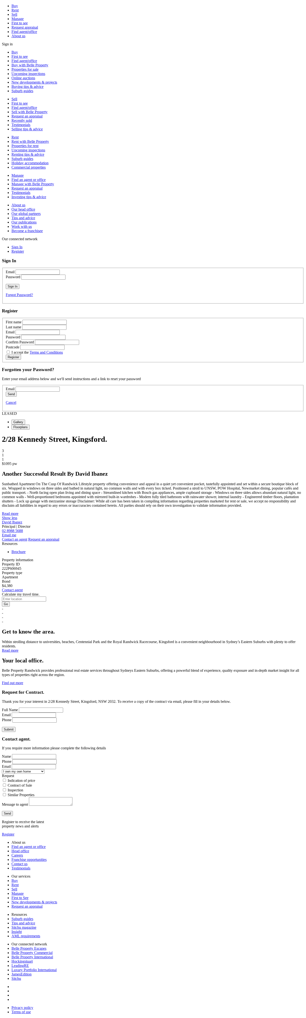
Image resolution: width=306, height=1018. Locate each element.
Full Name (10, 710)
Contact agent (12, 590)
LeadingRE (20, 966)
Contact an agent (14, 539)
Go (6, 604)
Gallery (18, 422)
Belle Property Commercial (32, 953)
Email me (9, 535)
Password (13, 277)
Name (6, 756)
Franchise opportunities (29, 860)
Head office (20, 851)
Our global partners (26, 214)
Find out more (12, 683)
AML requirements (25, 936)
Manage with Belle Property (32, 184)
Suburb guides (22, 91)
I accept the (37, 352)
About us (18, 36)
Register (8, 834)
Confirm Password (20, 342)
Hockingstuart (22, 961)
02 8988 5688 (12, 531)
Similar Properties (21, 795)
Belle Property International (32, 957)
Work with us (21, 226)
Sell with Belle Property (29, 112)
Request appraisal (24, 27)
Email (10, 272)
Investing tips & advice (28, 197)
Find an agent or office (28, 180)
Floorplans (20, 427)
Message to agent (15, 804)
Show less (9, 518)
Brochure (18, 552)
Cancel (11, 402)
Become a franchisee (27, 231)
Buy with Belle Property (29, 65)
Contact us (19, 864)
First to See (19, 898)
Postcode (12, 347)
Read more (10, 514)
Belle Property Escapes (28, 948)
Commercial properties (28, 167)
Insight (16, 932)
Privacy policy (22, 1008)
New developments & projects (34, 82)
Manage (17, 19)
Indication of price (21, 780)
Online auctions (23, 78)
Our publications (24, 222)
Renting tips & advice (27, 154)
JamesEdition (21, 974)
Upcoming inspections (28, 74)
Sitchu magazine (23, 927)
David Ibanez (12, 522)
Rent (15, 10)
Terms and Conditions (46, 352)
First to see (19, 23)
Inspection (15, 790)
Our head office (23, 209)
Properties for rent (24, 146)
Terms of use (21, 1012)
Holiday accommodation (30, 163)
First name (14, 322)
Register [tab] (17, 251)
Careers (17, 855)
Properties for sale (24, 69)
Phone (6, 720)
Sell (14, 14)
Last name (13, 327)
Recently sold (21, 120)
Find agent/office (24, 32)
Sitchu (16, 978)
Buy (14, 6)
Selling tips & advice (27, 129)
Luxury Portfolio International (34, 970)
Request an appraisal (27, 116)
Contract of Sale (20, 785)
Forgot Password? (19, 295)
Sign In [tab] (16, 247)
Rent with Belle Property (30, 141)
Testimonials (20, 125)
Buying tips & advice (27, 87)
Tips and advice (23, 218)
